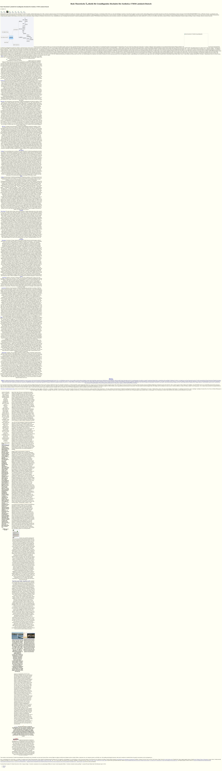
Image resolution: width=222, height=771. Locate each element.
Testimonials (4, 352)
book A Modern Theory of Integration (201, 759)
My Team (3, 126)
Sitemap (4, 765)
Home (2, 56)
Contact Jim (3, 80)
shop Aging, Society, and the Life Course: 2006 (98, 760)
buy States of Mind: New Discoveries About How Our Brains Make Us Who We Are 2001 (34, 760)
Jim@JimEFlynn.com (5, 444)
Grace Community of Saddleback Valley (29, 638)
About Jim (2, 101)
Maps (1, 317)
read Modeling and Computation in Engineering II (126, 759)
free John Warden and (168, 759)
